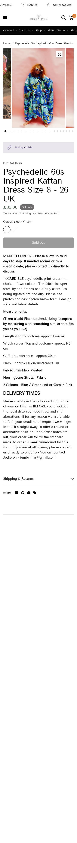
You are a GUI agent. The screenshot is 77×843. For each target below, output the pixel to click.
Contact (8, 30)
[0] (70, 17)
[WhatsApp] (28, 492)
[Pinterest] (22, 492)
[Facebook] (16, 492)
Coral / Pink (15, 229)
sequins (30, 4)
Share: (7, 492)
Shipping (25, 213)
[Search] (63, 17)
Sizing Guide (56, 30)
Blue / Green (6, 229)
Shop (38, 30)
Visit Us (24, 30)
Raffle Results (59, 4)
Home (6, 43)
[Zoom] (59, 54)
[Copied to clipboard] (34, 492)
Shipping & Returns (18, 479)
